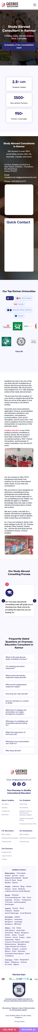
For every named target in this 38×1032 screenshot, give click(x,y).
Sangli (19, 880)
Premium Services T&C (28, 824)
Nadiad (16, 910)
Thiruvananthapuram (13, 897)
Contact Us (6, 811)
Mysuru (8, 951)
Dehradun (21, 951)
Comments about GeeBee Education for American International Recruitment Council (18, 1000)
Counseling (24, 807)
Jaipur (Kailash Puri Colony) (15, 946)
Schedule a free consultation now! (19, 46)
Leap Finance (7, 856)
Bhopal (17, 932)
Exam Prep (23, 804)
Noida (19, 928)
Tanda (14, 889)
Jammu (14, 935)
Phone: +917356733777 (15, 181)
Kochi (29, 897)
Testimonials (6, 841)
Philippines (15, 962)
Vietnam (24, 962)
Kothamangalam (20, 902)
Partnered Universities (10, 838)
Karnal (15, 937)
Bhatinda (21, 889)
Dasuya (8, 889)
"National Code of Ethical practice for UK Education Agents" (22, 1009)
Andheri (8, 875)
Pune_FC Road (10, 880)
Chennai (8, 937)
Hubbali (17, 917)
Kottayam (15, 895)
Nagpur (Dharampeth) (13, 878)
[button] (3, 601)
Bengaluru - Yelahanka (13, 919)
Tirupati (21, 935)
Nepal (7, 962)
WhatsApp (27, 1030)
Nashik (25, 878)
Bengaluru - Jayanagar (13, 921)
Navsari (15, 908)
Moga (22, 886)
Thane (21, 875)
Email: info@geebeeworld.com (19, 780)
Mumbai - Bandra (11, 882)
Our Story (5, 804)
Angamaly (8, 900)
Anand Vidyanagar (12, 913)
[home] (10, 4)
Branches (5, 814)
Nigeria (16, 964)
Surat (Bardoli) (25, 913)
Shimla (7, 935)
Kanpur (22, 937)
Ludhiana (15, 886)
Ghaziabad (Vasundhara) (14, 953)
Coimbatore (9, 956)
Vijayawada (9, 939)
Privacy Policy (19, 1021)
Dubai (16, 959)
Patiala (28, 886)
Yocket (4, 859)
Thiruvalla (9, 902)
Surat (22, 908)
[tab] (10, 298)
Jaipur (28, 937)
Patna (14, 951)
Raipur (17, 939)
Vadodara (8, 910)
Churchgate (21, 873)
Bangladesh (24, 959)
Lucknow (23, 949)
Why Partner (6, 834)
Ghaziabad (9, 932)
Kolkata (8, 949)
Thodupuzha (26, 900)
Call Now (8, 1030)
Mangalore (22, 944)
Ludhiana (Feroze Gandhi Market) (17, 891)
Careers (4, 807)
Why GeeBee (24, 834)
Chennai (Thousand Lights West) (17, 942)
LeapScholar (6, 852)
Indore (27, 953)
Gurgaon (15, 949)
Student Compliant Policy (26, 819)
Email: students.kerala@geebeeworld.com (19, 176)
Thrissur (17, 900)
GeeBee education (11, 430)
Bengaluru (25, 932)
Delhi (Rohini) (10, 930)
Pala (24, 897)
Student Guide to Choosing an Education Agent (26, 813)
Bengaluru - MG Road (13, 924)
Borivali (15, 875)
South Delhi (20, 930)
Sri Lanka (8, 964)
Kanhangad (9, 904)
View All (19, 351)
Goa (13, 928)
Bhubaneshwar (10, 944)
